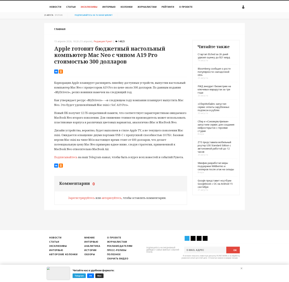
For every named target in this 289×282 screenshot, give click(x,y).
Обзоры (89, 254)
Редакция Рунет (103, 41)
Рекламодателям (119, 245)
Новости (55, 6)
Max (99, 275)
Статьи (71, 6)
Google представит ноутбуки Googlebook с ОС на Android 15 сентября (215, 184)
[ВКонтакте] (56, 72)
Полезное (114, 254)
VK (90, 275)
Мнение (89, 237)
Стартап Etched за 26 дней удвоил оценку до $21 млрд (214, 56)
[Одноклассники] (61, 72)
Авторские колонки (63, 254)
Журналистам (147, 6)
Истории (90, 250)
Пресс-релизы (116, 250)
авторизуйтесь (112, 198)
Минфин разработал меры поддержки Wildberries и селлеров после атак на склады (216, 166)
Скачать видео (117, 258)
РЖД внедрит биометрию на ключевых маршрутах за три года (214, 89)
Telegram (79, 275)
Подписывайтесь (65, 157)
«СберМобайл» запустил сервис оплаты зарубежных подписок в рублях (213, 107)
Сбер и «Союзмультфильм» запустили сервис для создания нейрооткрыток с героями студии (216, 126)
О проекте (185, 6)
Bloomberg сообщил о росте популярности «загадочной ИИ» (214, 72)
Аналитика (92, 245)
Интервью (109, 6)
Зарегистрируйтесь (81, 198)
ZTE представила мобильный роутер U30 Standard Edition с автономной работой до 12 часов (214, 147)
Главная (59, 29)
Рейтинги (168, 6)
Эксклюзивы (89, 6)
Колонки (126, 6)
